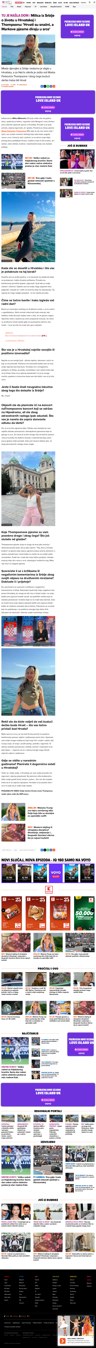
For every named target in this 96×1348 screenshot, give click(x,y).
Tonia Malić (23, 85)
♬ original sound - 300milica (14, 341)
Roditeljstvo (55, 1300)
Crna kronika (7, 1285)
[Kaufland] (48, 889)
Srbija (15, 850)
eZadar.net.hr (26, 1337)
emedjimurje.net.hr (28, 1335)
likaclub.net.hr (43, 1337)
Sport (28, 2)
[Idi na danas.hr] (20, 2)
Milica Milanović (6, 850)
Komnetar (72, 1288)
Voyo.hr (18, 1335)
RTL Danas (6, 1288)
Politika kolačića (37, 1323)
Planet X (72, 1294)
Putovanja (55, 1297)
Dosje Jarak (7, 1297)
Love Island (43, 7)
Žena (55, 2)
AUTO (60, 2)
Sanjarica (89, 1286)
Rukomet (21, 1283)
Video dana (73, 1303)
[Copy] (54, 86)
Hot (34, 2)
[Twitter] (45, 86)
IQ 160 (66, 2)
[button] (4, 866)
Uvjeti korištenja (26, 1323)
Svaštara (72, 1297)
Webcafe (48, 2)
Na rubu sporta (23, 1288)
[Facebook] (42, 86)
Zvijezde (4, 7)
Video (89, 1280)
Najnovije (89, 1283)
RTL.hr (6, 1335)
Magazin (40, 2)
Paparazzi (28, 7)
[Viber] (51, 86)
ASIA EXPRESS (74, 2)
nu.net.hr (34, 1337)
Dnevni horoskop (74, 1285)
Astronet (72, 1280)
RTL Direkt (6, 1291)
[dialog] (76, 1331)
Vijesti (5, 1280)
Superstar (37, 1297)
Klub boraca (22, 1285)
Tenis (20, 1294)
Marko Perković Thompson (27, 850)
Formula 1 (21, 1303)
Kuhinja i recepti (57, 1285)
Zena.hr (12, 1335)
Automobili (55, 1309)
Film (12, 7)
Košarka (21, 1291)
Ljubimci (55, 1291)
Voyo (74, 7)
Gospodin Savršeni (56, 7)
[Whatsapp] (48, 86)
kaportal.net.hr (46, 1335)
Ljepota (54, 1288)
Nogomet (21, 1280)
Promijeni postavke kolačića (12, 1327)
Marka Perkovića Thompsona (13, 131)
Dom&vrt (55, 1283)
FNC (20, 1300)
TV (35, 7)
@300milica (9, 333)
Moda (54, 1294)
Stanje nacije (7, 1294)
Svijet (5, 1283)
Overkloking (73, 1291)
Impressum (7, 1323)
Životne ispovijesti (57, 1306)
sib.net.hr (38, 1335)
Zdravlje (55, 1303)
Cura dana (72, 1283)
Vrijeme (6, 1300)
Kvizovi (71, 1300)
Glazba (19, 7)
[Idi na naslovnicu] (7, 4)
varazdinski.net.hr (58, 1335)
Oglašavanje (16, 1323)
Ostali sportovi (22, 1297)
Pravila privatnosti (49, 1323)
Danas (6, 1276)
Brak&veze (55, 1280)
